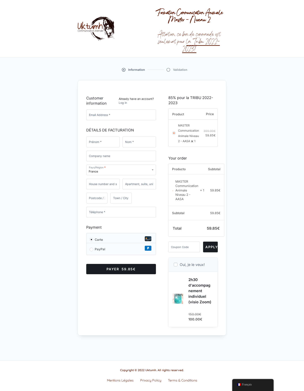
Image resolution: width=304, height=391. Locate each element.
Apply (211, 247)
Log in (123, 102)
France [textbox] (93, 171)
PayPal (100, 249)
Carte (99, 240)
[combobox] (121, 170)
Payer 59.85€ (121, 269)
